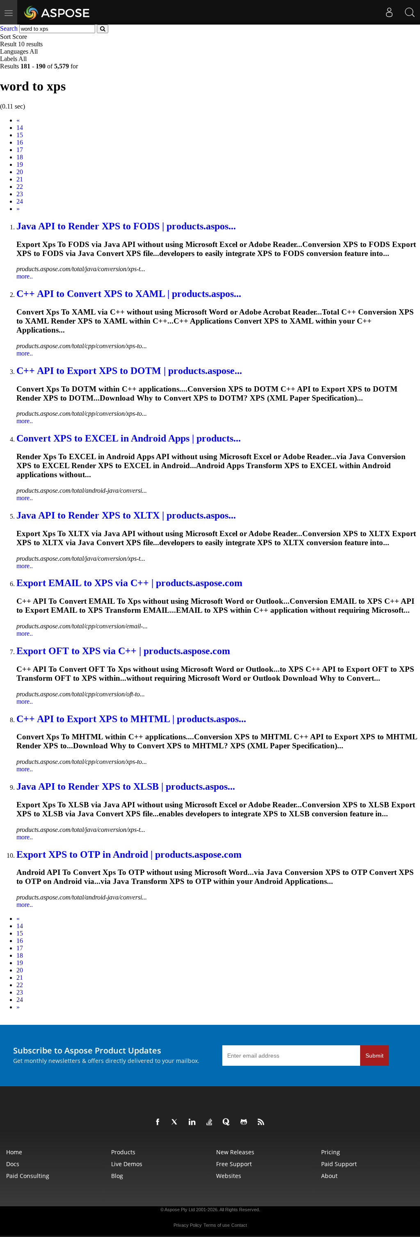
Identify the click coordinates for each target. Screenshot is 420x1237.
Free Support (234, 1164)
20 (19, 171)
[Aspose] (57, 12)
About (329, 1176)
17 (19, 149)
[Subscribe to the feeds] (262, 1122)
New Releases (235, 1152)
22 (19, 186)
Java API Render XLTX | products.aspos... (126, 515)
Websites (228, 1176)
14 (19, 127)
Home (14, 1152)
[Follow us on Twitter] (176, 1122)
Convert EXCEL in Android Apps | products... (128, 438)
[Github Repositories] (245, 1122)
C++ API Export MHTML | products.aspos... (131, 719)
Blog (117, 1176)
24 (19, 201)
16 (19, 142)
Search (9, 28)
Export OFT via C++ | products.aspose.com (123, 651)
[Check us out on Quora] (228, 1122)
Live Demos (126, 1164)
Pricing (330, 1152)
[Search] (409, 12)
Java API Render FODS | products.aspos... (126, 226)
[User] (389, 12)
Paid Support (339, 1164)
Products (123, 1152)
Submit (374, 1055)
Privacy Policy (187, 1225)
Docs (12, 1164)
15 (19, 134)
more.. (24, 276)
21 (19, 179)
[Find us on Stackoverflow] (210, 1122)
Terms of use (216, 1225)
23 (19, 193)
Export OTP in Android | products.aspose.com (129, 854)
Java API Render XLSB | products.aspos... (125, 786)
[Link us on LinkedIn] (193, 1122)
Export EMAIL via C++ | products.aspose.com (129, 583)
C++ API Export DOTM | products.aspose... (129, 370)
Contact (239, 1225)
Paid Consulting (27, 1176)
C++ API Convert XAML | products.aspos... (128, 293)
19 (19, 164)
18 (19, 157)
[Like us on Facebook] (159, 1122)
